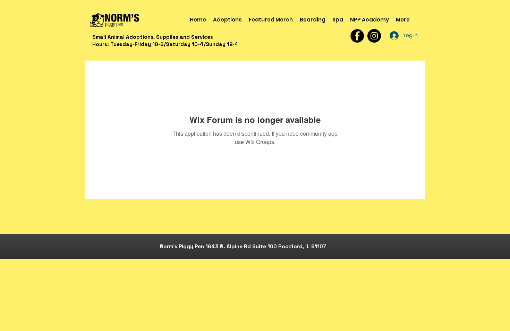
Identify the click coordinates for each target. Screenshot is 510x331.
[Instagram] (374, 36)
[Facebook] (357, 36)
